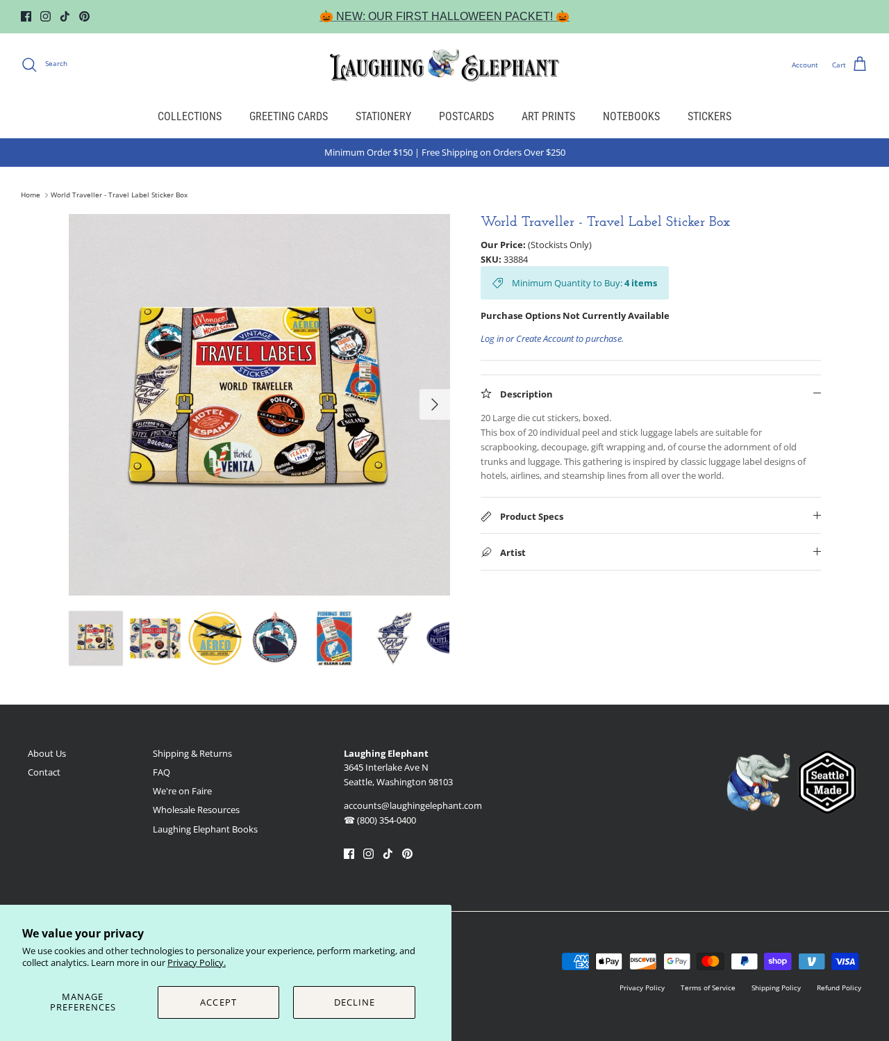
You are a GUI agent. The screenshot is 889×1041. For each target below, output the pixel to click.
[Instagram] (45, 16)
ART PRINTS (548, 116)
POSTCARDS (466, 116)
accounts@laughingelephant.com (413, 805)
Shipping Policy (776, 987)
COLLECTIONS (190, 116)
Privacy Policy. (196, 962)
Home (30, 195)
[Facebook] (26, 16)
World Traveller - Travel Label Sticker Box (119, 195)
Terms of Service (708, 987)
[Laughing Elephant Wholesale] (444, 64)
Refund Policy (839, 987)
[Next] (434, 404)
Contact (44, 772)
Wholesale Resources (196, 809)
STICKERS (709, 116)
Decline (354, 1002)
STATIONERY (383, 116)
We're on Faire (182, 791)
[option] (259, 405)
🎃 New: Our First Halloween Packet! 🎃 (444, 16)
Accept (218, 1002)
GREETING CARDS (288, 116)
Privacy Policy (642, 987)
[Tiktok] (65, 16)
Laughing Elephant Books (205, 829)
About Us (47, 753)
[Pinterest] (84, 16)
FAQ (161, 772)
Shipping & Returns (192, 753)
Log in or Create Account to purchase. (552, 338)
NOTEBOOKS (631, 116)
